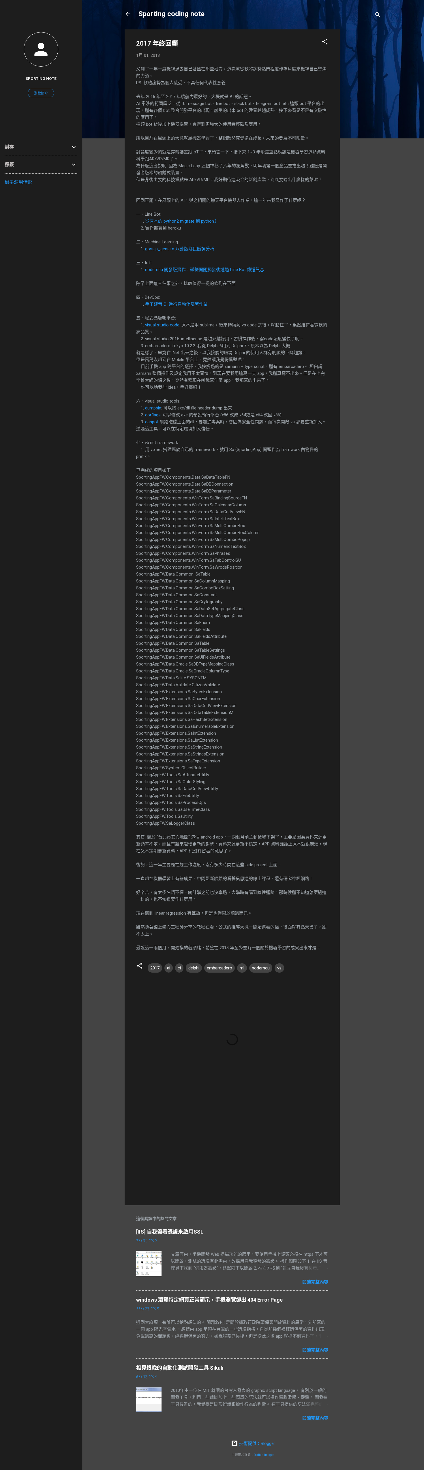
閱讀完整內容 (315, 1282)
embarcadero (219, 968)
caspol (151, 421)
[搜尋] (377, 16)
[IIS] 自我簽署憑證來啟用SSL (169, 1232)
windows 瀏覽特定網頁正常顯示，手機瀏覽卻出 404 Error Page (209, 1300)
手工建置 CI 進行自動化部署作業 (176, 304)
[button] (324, 42)
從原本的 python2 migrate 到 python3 (180, 221)
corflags (153, 415)
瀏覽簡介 (41, 93)
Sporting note (41, 78)
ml (242, 968)
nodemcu (261, 968)
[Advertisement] (362, 115)
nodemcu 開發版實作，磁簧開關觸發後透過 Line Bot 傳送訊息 (204, 269)
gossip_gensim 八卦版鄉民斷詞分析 (179, 248)
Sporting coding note (171, 14)
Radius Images (264, 1455)
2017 (155, 968)
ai (168, 968)
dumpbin (153, 408)
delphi (193, 968)
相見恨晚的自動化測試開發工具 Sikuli (180, 1368)
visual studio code (162, 325)
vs (279, 968)
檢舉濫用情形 (18, 182)
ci (179, 968)
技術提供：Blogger (256, 1443)
